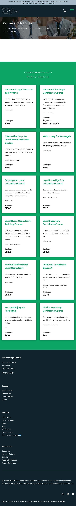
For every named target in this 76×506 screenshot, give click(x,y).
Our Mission (6, 417)
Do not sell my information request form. (53, 501)
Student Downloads (9, 460)
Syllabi (4, 400)
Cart (64, 10)
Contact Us (6, 451)
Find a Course (7, 390)
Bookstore (5, 457)
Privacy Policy (7, 432)
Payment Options (8, 454)
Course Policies (8, 396)
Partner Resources (9, 463)
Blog (3, 426)
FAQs (4, 423)
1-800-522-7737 (8, 373)
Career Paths (7, 393)
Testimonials (6, 429)
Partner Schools (8, 420)
